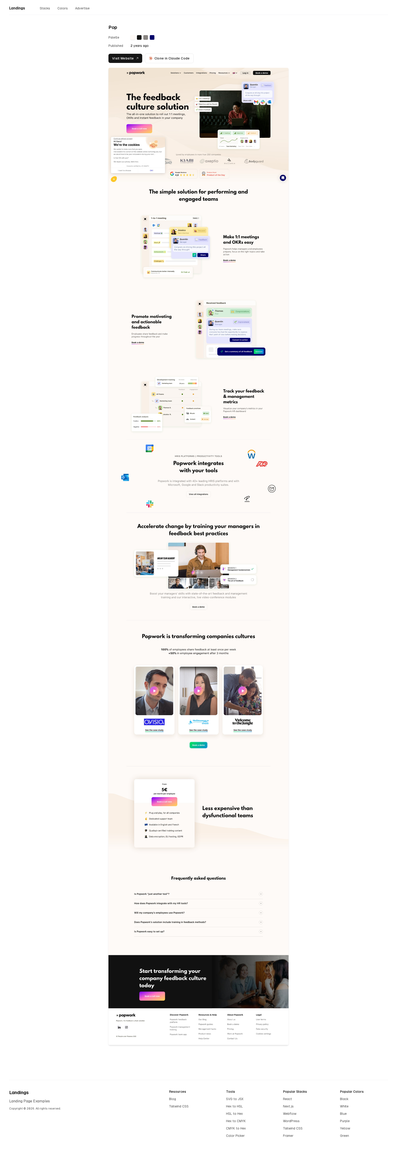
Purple (345, 1121)
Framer (288, 1136)
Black (344, 1099)
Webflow (289, 1113)
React (287, 1099)
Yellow (345, 1128)
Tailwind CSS (179, 1106)
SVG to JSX (235, 1099)
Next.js (288, 1106)
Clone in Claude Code (172, 58)
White (344, 1106)
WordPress (291, 1121)
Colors (62, 8)
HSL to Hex (234, 1113)
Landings (17, 8)
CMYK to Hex (236, 1128)
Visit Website (123, 58)
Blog (172, 1099)
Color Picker (235, 1136)
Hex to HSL (234, 1106)
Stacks (45, 8)
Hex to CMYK (236, 1121)
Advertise (82, 8)
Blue (343, 1113)
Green (344, 1136)
